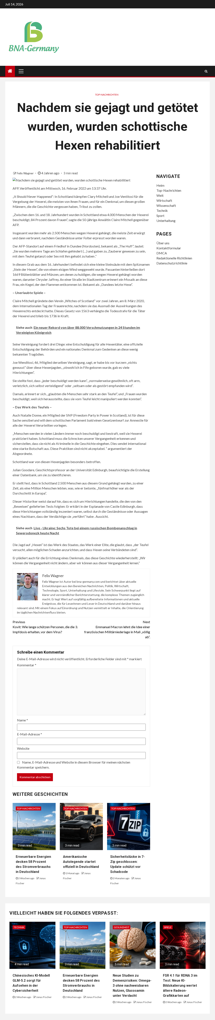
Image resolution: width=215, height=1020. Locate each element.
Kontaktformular (168, 248)
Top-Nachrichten (106, 94)
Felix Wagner (25, 173)
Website (23, 748)
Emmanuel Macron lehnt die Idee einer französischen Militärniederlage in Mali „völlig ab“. (117, 629)
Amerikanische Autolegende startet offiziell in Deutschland (81, 862)
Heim (160, 185)
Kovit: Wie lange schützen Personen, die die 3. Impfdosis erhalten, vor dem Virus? (45, 627)
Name (22, 720)
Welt (160, 195)
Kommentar (26, 665)
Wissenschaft (166, 205)
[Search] (206, 71)
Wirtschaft (164, 200)
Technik (162, 210)
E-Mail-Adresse (29, 734)
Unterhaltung (166, 221)
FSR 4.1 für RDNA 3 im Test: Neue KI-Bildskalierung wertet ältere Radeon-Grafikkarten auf (180, 985)
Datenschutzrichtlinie (171, 263)
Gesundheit (121, 927)
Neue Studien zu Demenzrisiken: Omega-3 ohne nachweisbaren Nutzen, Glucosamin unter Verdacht (132, 985)
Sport (160, 215)
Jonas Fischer (44, 997)
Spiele (168, 927)
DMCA (161, 253)
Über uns (162, 243)
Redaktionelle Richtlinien (174, 258)
